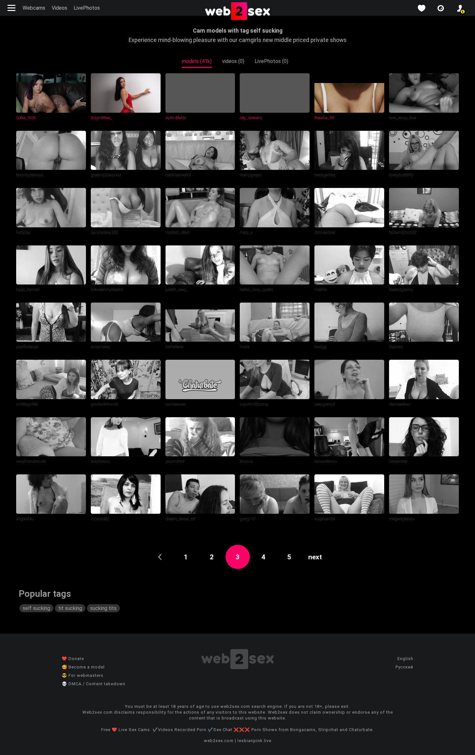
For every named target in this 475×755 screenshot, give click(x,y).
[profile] (460, 8)
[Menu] (12, 8)
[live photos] (440, 8)
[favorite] (421, 8)
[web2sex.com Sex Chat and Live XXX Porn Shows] (237, 11)
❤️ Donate (73, 658)
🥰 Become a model (83, 667)
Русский (404, 667)
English (405, 658)
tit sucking (70, 608)
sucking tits (103, 608)
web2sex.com (219, 740)
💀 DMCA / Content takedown (93, 683)
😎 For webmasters (82, 675)
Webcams (34, 8)
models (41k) (197, 61)
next (315, 557)
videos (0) (233, 61)
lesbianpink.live (254, 740)
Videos (59, 8)
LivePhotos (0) (271, 61)
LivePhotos (87, 8)
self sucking (36, 608)
